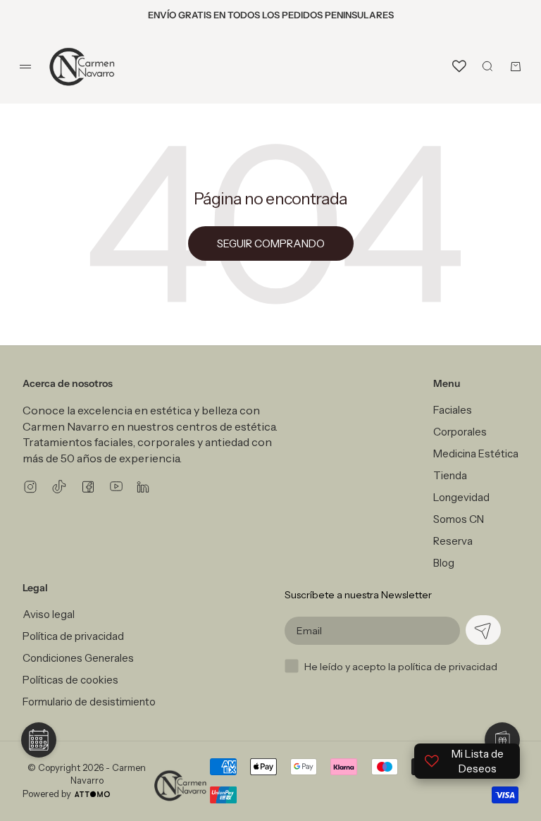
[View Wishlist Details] (459, 66)
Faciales (452, 409)
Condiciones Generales (78, 658)
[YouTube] (116, 486)
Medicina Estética (475, 453)
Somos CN (458, 519)
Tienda (450, 475)
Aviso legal (49, 614)
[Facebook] (88, 487)
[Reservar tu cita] (38, 740)
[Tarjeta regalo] (502, 740)
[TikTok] (59, 486)
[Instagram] (30, 487)
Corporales (460, 431)
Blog (443, 562)
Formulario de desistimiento (89, 701)
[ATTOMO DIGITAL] (92, 794)
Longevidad (461, 497)
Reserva (453, 541)
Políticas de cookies (70, 679)
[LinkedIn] (143, 487)
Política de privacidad (73, 636)
